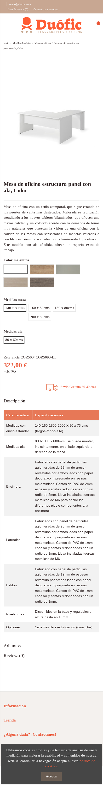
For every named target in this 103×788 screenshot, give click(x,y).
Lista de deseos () (18, 9)
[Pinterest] (21, 386)
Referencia (12, 357)
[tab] (51, 401)
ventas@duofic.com (20, 4)
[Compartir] (9, 386)
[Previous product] (92, 46)
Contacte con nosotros (46, 9)
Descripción (14, 400)
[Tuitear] (15, 386)
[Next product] (97, 46)
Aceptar (51, 776)
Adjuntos (12, 645)
